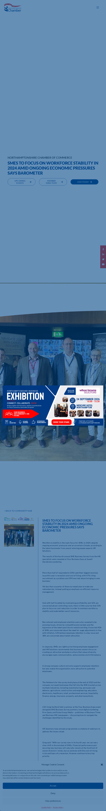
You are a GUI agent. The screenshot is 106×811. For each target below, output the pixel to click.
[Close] (98, 389)
